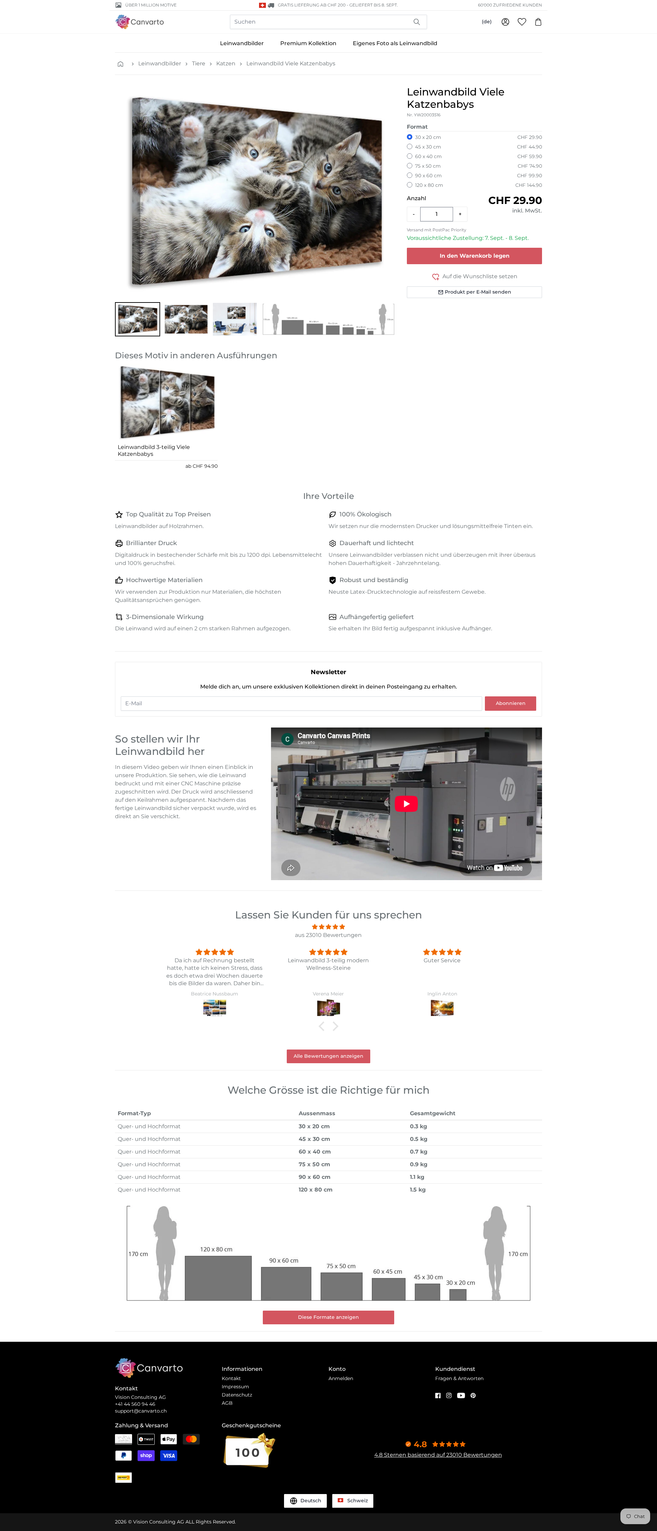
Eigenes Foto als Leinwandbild (395, 43)
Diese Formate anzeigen (328, 1317)
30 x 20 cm (428, 137)
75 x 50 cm (428, 166)
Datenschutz (237, 1395)
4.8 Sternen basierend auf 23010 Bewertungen (438, 1455)
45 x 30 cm (428, 147)
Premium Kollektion (308, 43)
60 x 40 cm (428, 156)
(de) (487, 21)
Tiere (198, 63)
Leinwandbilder (242, 43)
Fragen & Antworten (459, 1378)
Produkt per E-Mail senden (478, 292)
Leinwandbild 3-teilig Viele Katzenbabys (154, 450)
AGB (227, 1403)
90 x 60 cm (428, 175)
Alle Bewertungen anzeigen (328, 1056)
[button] (137, 319)
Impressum (235, 1387)
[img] (328, 927)
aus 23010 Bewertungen (328, 935)
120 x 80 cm (429, 185)
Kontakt (231, 1378)
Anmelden (340, 1378)
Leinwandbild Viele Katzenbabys (290, 63)
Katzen (225, 63)
